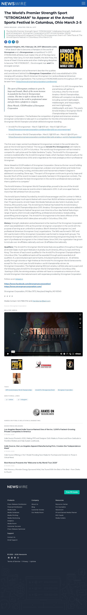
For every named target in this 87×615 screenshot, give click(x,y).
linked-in (19, 279)
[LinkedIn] (15, 557)
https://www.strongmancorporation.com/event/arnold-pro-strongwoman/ (39, 130)
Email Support (12, 540)
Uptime (33, 561)
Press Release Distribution (16, 504)
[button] (83, 3)
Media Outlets (60, 518)
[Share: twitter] (9, 42)
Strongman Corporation (65, 390)
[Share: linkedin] (13, 42)
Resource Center (61, 504)
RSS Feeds (59, 515)
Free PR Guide (72, 492)
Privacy (25, 561)
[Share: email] (17, 42)
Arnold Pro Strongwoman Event (45, 390)
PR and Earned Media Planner (66, 512)
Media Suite (11, 510)
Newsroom (59, 510)
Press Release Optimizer (16, 529)
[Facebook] (8, 557)
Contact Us (11, 537)
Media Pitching (12, 515)
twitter (10, 399)
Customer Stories (38, 510)
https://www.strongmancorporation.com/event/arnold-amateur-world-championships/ (44, 137)
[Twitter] (12, 557)
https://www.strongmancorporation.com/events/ (36, 82)
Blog (33, 507)
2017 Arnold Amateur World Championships (19, 390)
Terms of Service (13, 561)
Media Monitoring (13, 518)
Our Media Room (38, 512)
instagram (23, 399)
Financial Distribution (14, 507)
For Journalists (60, 507)
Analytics (10, 521)
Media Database (13, 512)
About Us (35, 504)
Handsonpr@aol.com (41, 301)
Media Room (12, 523)
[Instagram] (18, 557)
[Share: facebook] (5, 42)
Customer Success (14, 526)
